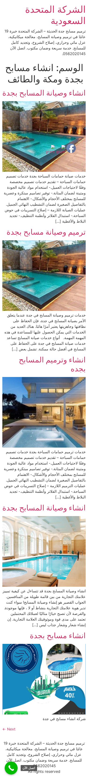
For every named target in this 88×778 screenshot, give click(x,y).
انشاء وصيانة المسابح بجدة (44, 92)
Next (8, 729)
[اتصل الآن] (11, 768)
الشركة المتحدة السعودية (55, 15)
